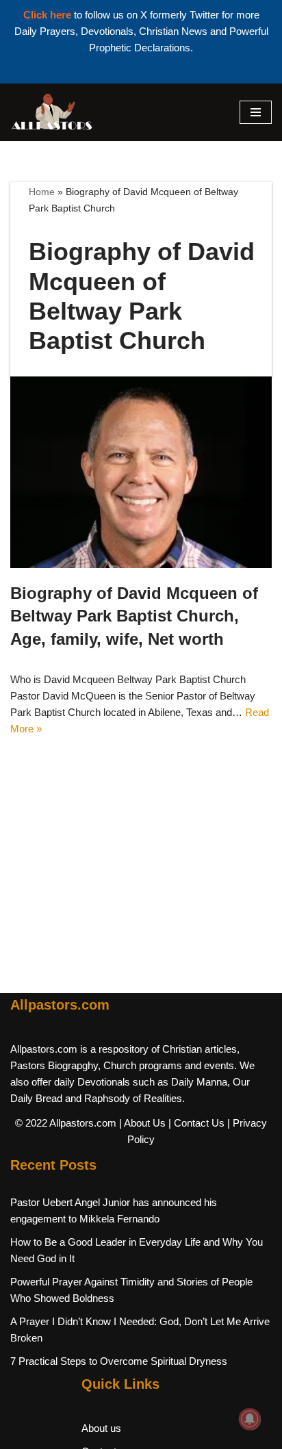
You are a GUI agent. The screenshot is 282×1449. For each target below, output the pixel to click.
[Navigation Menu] (256, 112)
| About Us (142, 1123)
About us (101, 1428)
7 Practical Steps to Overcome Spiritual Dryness (118, 1361)
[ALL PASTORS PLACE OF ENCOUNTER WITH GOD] (51, 112)
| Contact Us (196, 1123)
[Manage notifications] (250, 1419)
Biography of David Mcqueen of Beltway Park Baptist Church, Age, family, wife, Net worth (134, 616)
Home (42, 191)
